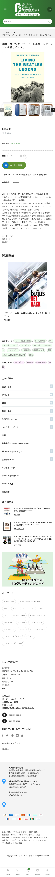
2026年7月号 (9, 602)
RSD (41, 608)
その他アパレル (19, 615)
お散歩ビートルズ (9, 459)
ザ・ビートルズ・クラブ (25, 856)
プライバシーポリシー (11, 675)
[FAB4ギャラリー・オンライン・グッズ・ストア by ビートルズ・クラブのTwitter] (7, 735)
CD (14, 608)
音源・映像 (6, 387)
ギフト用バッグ (8, 468)
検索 (4, 688)
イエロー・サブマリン (12, 636)
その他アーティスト (37, 615)
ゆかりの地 (8, 622)
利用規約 (5, 685)
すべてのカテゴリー (10, 476)
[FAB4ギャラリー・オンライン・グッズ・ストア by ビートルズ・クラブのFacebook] (2, 735)
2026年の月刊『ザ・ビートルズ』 (32, 602)
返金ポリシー (7, 678)
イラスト (29, 636)
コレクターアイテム (10, 427)
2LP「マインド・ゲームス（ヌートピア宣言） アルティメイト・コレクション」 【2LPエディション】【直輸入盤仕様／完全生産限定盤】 (32, 539)
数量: (4, 156)
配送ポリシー (7, 682)
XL (6, 615)
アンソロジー (9, 629)
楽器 (4, 435)
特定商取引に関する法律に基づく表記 (17, 671)
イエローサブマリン (37, 629)
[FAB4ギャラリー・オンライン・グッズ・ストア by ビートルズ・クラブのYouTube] (22, 735)
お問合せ (5, 668)
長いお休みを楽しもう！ (12, 451)
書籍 (4, 403)
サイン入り (19, 362)
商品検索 (5, 492)
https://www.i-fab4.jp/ (17, 787)
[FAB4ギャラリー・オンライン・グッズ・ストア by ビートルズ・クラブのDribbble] (12, 735)
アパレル (5, 395)
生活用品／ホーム (9, 419)
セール (30, 362)
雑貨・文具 (6, 411)
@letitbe (5, 749)
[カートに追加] (7, 330)
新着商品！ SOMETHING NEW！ (16, 443)
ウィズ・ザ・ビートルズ (13, 643)
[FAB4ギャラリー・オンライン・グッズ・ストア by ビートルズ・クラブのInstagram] (17, 735)
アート (22, 629)
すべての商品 (7, 484)
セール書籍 (41, 362)
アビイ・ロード (36, 622)
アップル (21, 622)
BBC (5, 608)
